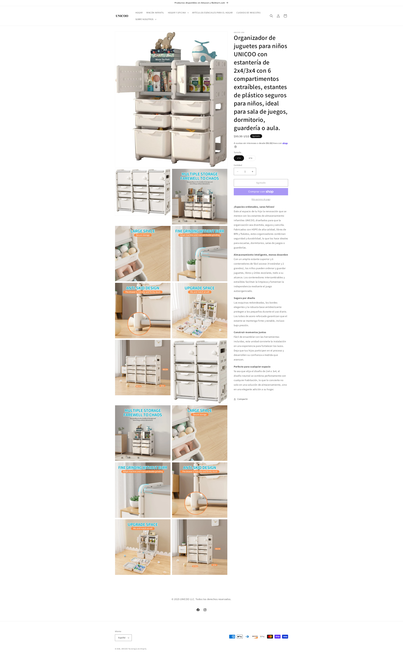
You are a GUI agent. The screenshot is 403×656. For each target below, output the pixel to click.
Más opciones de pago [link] (261, 199)
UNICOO (124, 649)
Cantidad (238, 165)
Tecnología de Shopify (137, 649)
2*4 (240, 159)
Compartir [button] (242, 399)
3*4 (252, 159)
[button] (178, 12)
